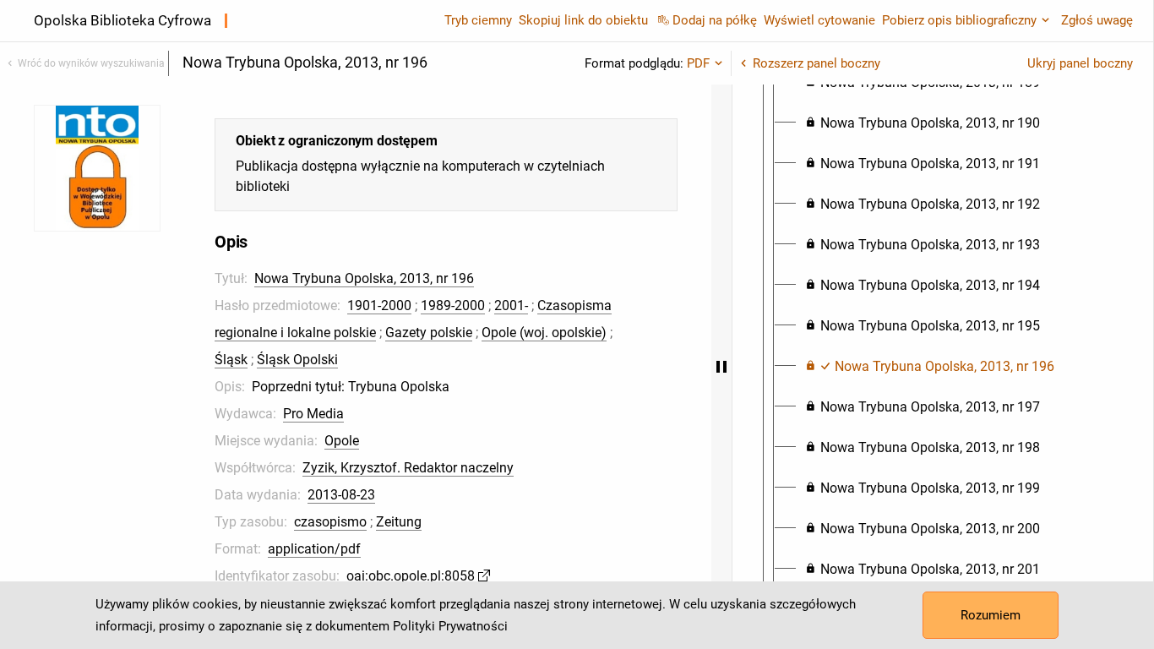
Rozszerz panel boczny (816, 63)
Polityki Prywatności (450, 626)
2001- (511, 305)
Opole (341, 441)
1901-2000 (379, 305)
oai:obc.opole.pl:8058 (410, 576)
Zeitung (399, 522)
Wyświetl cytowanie (819, 20)
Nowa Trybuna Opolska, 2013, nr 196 (364, 278)
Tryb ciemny (478, 20)
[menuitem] (922, 123)
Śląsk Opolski (297, 360)
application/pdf (314, 549)
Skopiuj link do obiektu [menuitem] (583, 20)
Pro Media (313, 414)
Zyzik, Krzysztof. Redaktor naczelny (408, 468)
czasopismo (330, 522)
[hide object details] (721, 367)
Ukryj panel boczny (1080, 63)
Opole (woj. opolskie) (544, 332)
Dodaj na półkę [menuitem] (714, 20)
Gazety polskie (428, 332)
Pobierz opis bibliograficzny (959, 20)
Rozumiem (991, 615)
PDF (698, 63)
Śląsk (231, 360)
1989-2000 (453, 305)
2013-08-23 (341, 495)
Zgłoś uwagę (1097, 20)
